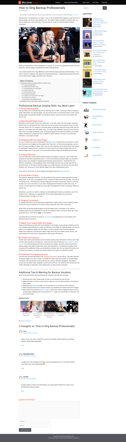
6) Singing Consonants (29, 94)
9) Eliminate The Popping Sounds (32, 99)
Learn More (75, 14)
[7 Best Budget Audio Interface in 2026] (87, 83)
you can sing (49, 217)
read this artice (64, 171)
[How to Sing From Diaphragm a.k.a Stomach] (38, 312)
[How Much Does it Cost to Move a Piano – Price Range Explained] (87, 93)
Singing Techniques (26, 321)
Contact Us (76, 438)
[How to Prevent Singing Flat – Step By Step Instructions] (87, 54)
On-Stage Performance (99, 109)
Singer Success (96, 124)
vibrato (34, 285)
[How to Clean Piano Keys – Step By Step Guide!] (87, 64)
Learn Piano (95, 2)
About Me (104, 2)
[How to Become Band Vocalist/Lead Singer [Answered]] (49, 312)
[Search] (105, 8)
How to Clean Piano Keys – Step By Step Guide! (99, 62)
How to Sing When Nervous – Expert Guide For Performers (99, 42)
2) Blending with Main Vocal (30, 86)
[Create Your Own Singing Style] (26, 312)
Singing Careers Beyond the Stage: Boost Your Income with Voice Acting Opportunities (100, 23)
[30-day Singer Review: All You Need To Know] (87, 73)
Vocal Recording (97, 155)
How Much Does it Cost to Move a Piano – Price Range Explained (100, 91)
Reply (22, 345)
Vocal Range (96, 147)
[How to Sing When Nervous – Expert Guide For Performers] (87, 44)
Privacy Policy (62, 438)
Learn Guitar (85, 2)
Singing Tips (96, 140)
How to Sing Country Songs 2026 (61, 314)
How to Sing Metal (72, 313)
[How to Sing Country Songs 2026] (61, 312)
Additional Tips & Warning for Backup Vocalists (35, 101)
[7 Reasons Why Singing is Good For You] (87, 35)
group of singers (45, 289)
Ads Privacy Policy (53, 438)
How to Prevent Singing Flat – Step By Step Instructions (100, 52)
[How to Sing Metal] (72, 312)
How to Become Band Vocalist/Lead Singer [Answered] (49, 315)
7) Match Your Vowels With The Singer (33, 95)
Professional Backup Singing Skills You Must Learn (36, 83)
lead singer (52, 142)
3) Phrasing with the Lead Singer (32, 88)
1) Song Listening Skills (29, 85)
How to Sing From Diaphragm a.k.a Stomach (38, 315)
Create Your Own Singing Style (26, 314)
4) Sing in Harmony (29, 90)
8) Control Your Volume (30, 97)
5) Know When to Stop (30, 92)
